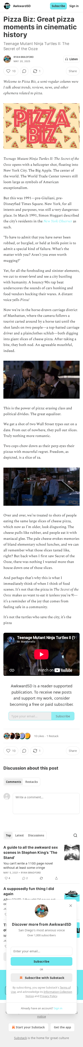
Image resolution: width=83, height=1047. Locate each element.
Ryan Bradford (24, 56)
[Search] (75, 835)
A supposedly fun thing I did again (28, 891)
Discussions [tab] (36, 835)
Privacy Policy (48, 996)
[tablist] (21, 782)
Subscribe (58, 6)
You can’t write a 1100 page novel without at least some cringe (28, 865)
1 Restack (53, 736)
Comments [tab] (13, 782)
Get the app (62, 1027)
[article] (41, 863)
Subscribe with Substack (44, 977)
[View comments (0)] (24, 71)
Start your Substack (30, 1027)
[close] (70, 905)
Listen (73, 59)
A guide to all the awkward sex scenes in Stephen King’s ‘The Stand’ (30, 852)
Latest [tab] (19, 835)
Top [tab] (8, 835)
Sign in (74, 6)
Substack (20, 1038)
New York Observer (57, 221)
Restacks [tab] (31, 782)
